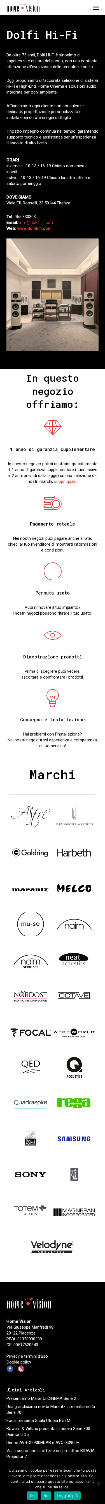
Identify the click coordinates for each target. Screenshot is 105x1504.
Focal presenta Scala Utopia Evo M (38, 1420)
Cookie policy (18, 1362)
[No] (98, 1483)
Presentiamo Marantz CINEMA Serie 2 (41, 1398)
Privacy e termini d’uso (27, 1356)
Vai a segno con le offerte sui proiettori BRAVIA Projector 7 (50, 1453)
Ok (32, 1495)
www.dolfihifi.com (34, 228)
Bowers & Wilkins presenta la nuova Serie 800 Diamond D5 (48, 1431)
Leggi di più (67, 1495)
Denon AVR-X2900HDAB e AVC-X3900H (43, 1442)
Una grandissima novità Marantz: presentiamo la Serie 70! (50, 1409)
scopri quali (64, 481)
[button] (96, 7)
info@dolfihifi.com (36, 222)
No (46, 1495)
